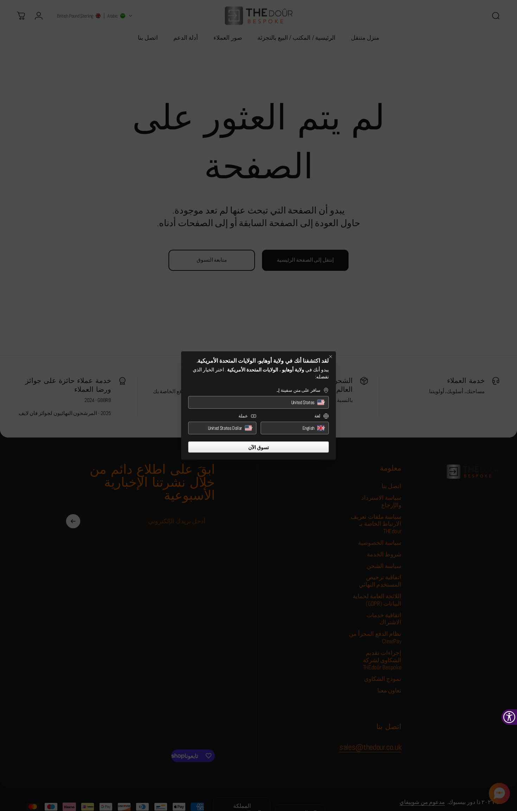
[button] (258, 402)
